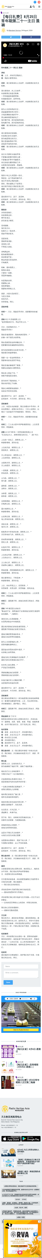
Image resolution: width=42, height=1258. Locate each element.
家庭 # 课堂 (21, 1217)
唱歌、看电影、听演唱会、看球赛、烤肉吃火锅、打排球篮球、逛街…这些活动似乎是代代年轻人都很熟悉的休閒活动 (20, 1203)
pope (18, 1199)
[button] (11, 37)
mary (24, 1199)
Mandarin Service (15, 30)
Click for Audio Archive (21, 1030)
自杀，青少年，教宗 (21, 1207)
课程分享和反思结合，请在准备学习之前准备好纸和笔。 (21, 1186)
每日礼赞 (6, 13)
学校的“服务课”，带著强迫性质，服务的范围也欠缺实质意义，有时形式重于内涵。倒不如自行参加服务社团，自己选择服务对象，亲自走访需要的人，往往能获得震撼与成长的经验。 (20, 1212)
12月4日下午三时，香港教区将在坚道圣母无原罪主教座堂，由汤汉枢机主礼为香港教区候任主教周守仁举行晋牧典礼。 (20, 1195)
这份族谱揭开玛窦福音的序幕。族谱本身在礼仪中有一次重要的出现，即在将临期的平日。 (20, 1190)
